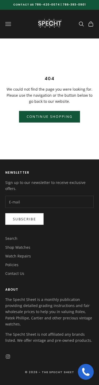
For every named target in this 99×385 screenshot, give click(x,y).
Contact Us (14, 273)
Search (11, 238)
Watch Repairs (18, 256)
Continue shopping (50, 116)
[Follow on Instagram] (8, 356)
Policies (11, 264)
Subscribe (24, 219)
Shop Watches (17, 247)
